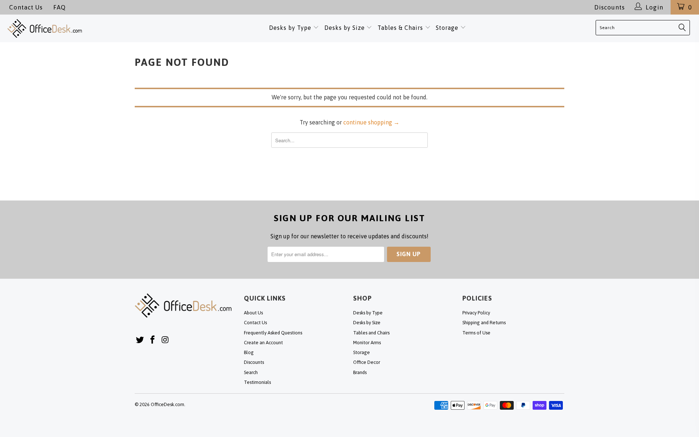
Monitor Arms (367, 342)
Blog (249, 352)
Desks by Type (291, 27)
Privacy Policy (476, 312)
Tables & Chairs (400, 27)
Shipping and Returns (484, 322)
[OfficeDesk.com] (73, 28)
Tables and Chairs (371, 332)
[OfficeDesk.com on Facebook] (152, 340)
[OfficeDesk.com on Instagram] (165, 340)
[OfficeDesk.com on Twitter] (140, 340)
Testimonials (257, 382)
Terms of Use (476, 332)
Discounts (609, 7)
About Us (253, 312)
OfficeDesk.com (167, 404)
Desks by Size (345, 27)
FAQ (59, 7)
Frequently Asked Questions (273, 332)
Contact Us (26, 7)
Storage (447, 27)
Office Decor (366, 362)
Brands (360, 372)
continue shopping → (371, 122)
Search (251, 372)
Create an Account (263, 342)
